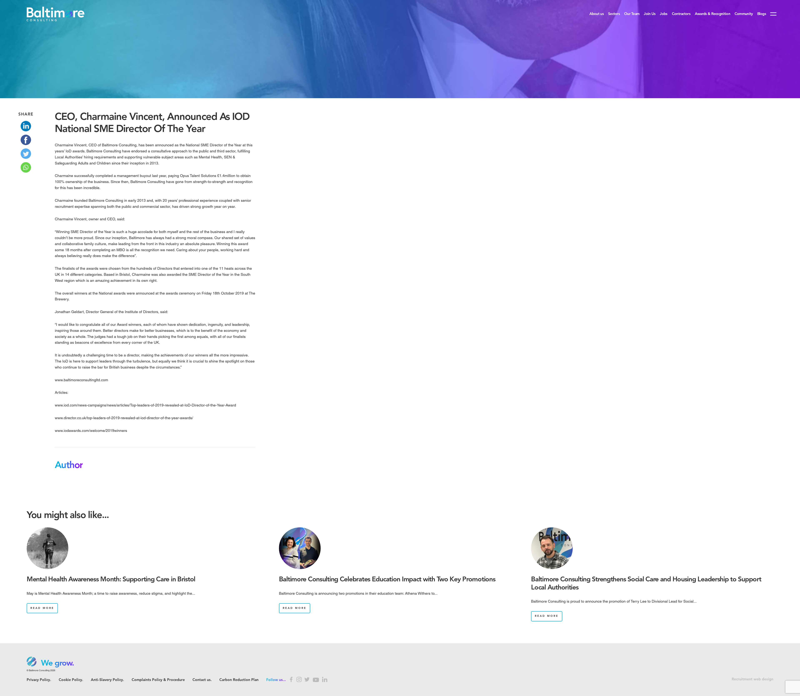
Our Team (631, 14)
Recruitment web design (752, 679)
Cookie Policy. (71, 680)
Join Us (649, 14)
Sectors (614, 14)
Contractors (681, 14)
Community (744, 14)
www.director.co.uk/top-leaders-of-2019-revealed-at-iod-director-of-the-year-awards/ (124, 418)
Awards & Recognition (712, 14)
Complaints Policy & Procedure (158, 680)
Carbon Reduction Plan (239, 680)
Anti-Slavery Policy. (107, 680)
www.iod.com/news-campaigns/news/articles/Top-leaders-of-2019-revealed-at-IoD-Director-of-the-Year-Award (145, 405)
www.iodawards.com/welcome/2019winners (91, 430)
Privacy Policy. (39, 680)
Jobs (663, 14)
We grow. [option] (57, 663)
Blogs (761, 14)
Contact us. (202, 680)
